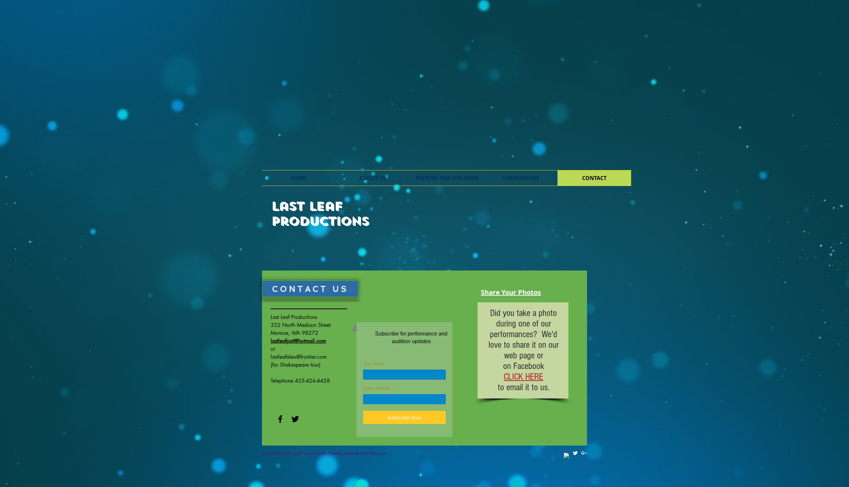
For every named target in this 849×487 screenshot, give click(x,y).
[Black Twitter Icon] (295, 419)
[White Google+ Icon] (584, 453)
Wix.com (378, 453)
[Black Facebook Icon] (280, 419)
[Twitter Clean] (575, 453)
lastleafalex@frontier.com (299, 356)
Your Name (373, 364)
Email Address (376, 388)
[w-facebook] (566, 455)
